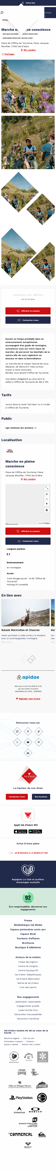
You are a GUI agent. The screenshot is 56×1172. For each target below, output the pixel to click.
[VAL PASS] (9, 452)
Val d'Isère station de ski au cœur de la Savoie (26, 1031)
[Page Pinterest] (39, 742)
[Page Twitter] (17, 742)
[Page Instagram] (17, 731)
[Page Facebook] (28, 731)
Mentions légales (11, 1038)
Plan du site (28, 1038)
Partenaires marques (13, 1041)
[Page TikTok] (39, 731)
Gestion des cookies (31, 1044)
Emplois (30, 1041)
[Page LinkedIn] (28, 753)
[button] (28, 86)
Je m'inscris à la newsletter (31, 853)
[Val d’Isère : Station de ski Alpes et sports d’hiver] (19, 17)
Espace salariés (11, 1044)
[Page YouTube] (28, 742)
